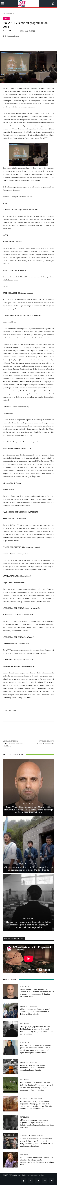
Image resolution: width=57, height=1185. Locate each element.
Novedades (24, 1117)
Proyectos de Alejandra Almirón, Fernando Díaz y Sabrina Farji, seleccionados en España (33, 1067)
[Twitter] (30, 1180)
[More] (34, 44)
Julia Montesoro (11, 31)
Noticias (11, 13)
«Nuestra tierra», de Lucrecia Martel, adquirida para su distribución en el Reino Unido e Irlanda (28, 868)
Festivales (28, 918)
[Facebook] (23, 1180)
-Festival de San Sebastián (31, 1098)
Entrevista (28, 803)
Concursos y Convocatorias (31, 1136)
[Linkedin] (51, 1180)
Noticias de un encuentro (45, 744)
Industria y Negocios (28, 864)
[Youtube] (37, 1180)
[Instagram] (44, 1180)
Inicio (4, 13)
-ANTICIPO (24, 1154)
